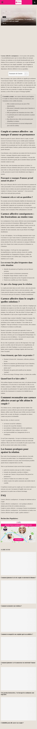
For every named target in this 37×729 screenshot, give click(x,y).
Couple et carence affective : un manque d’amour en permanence (18, 508)
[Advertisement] (18, 41)
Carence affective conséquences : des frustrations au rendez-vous (18, 510)
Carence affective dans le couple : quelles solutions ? (15, 512)
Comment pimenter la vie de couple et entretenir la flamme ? (18, 577)
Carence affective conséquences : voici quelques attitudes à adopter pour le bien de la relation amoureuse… (17, 505)
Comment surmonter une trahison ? (11, 606)
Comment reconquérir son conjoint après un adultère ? (17, 634)
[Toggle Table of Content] (25, 73)
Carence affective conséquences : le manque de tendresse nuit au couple (18, 500)
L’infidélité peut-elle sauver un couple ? (12, 723)
